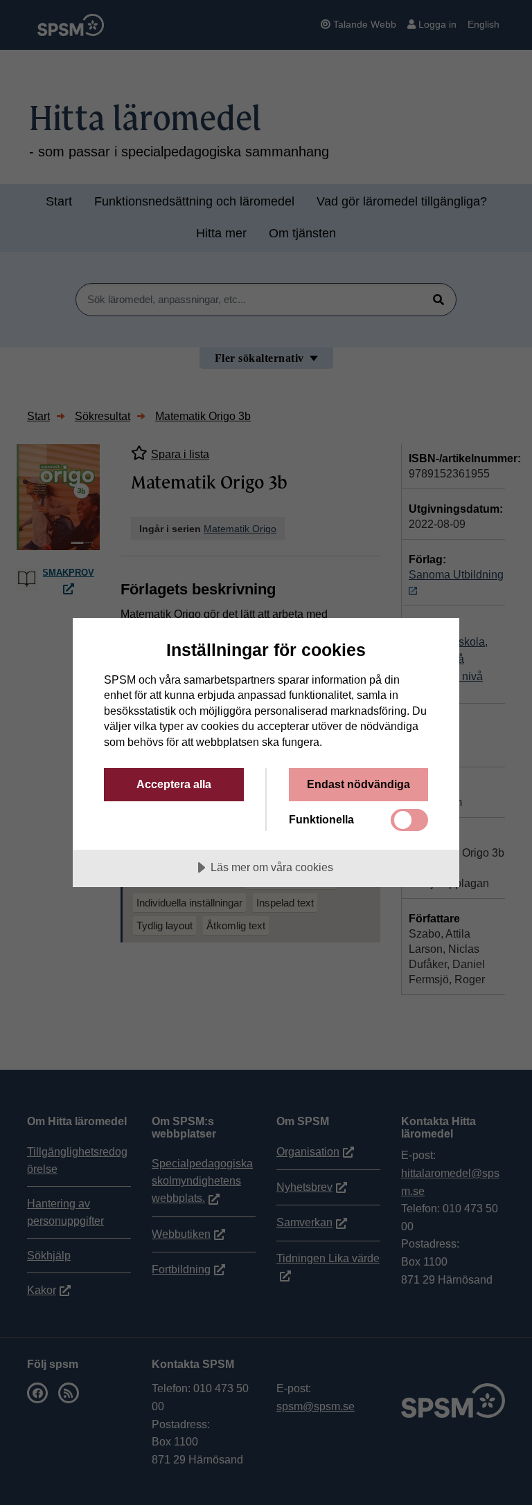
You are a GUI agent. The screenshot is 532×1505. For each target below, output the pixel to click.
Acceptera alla (173, 784)
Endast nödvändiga (358, 784)
